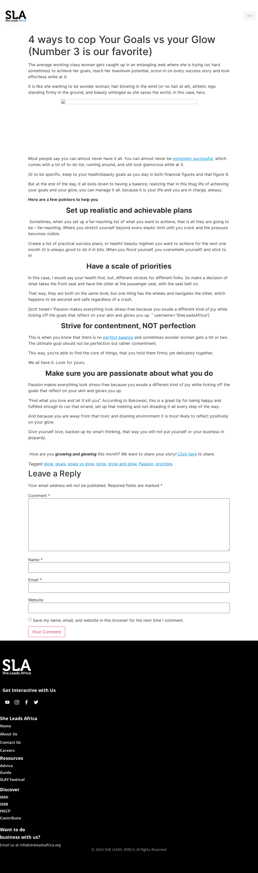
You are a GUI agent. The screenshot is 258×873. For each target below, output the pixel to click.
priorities (164, 463)
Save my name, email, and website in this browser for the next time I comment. (108, 620)
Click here (187, 453)
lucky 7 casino (142, 867)
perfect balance (118, 337)
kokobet (95, 867)
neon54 (164, 867)
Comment (39, 495)
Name (35, 560)
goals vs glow (81, 463)
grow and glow (122, 463)
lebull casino (115, 867)
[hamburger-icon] (249, 15)
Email (35, 580)
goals (60, 463)
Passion (146, 463)
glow (48, 463)
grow (101, 463)
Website (35, 600)
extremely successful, (193, 158)
